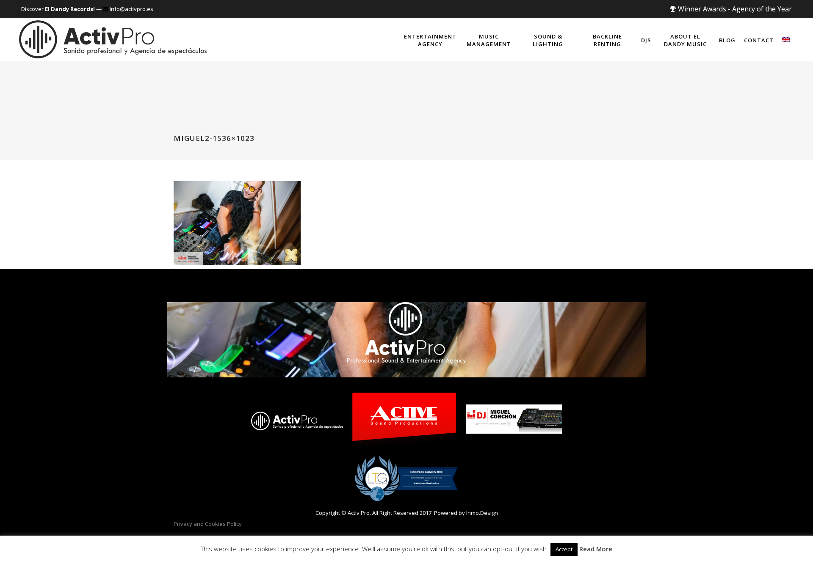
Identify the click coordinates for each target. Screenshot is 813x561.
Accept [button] (564, 549)
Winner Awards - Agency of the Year (734, 9)
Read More (595, 548)
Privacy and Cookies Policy (208, 524)
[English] (786, 39)
